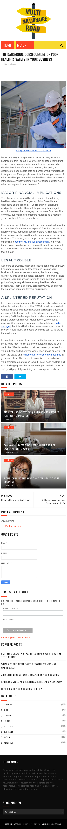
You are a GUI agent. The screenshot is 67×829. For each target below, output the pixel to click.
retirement (9, 732)
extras (7, 721)
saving (7, 737)
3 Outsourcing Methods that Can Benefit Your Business (31, 480)
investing (8, 726)
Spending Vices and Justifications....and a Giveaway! (32, 681)
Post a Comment (13, 526)
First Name (10, 619)
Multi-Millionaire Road (51, 824)
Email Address (11, 609)
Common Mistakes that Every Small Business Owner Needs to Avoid (30, 446)
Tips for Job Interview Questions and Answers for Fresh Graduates (31, 413)
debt (6, 710)
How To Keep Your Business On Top (21, 689)
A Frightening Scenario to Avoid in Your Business (30, 674)
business (12, 64)
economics (8, 715)
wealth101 (8, 743)
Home (7, 45)
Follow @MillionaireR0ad (15, 637)
